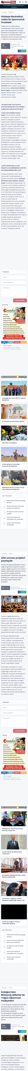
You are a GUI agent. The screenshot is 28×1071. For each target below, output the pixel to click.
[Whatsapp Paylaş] (25, 51)
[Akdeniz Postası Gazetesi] (8, 2)
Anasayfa (4, 12)
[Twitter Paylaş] (22, 51)
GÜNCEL (11, 553)
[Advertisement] (14, 254)
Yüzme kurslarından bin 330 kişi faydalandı (14, 6)
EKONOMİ (11, 12)
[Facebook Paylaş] (19, 51)
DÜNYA (10, 988)
